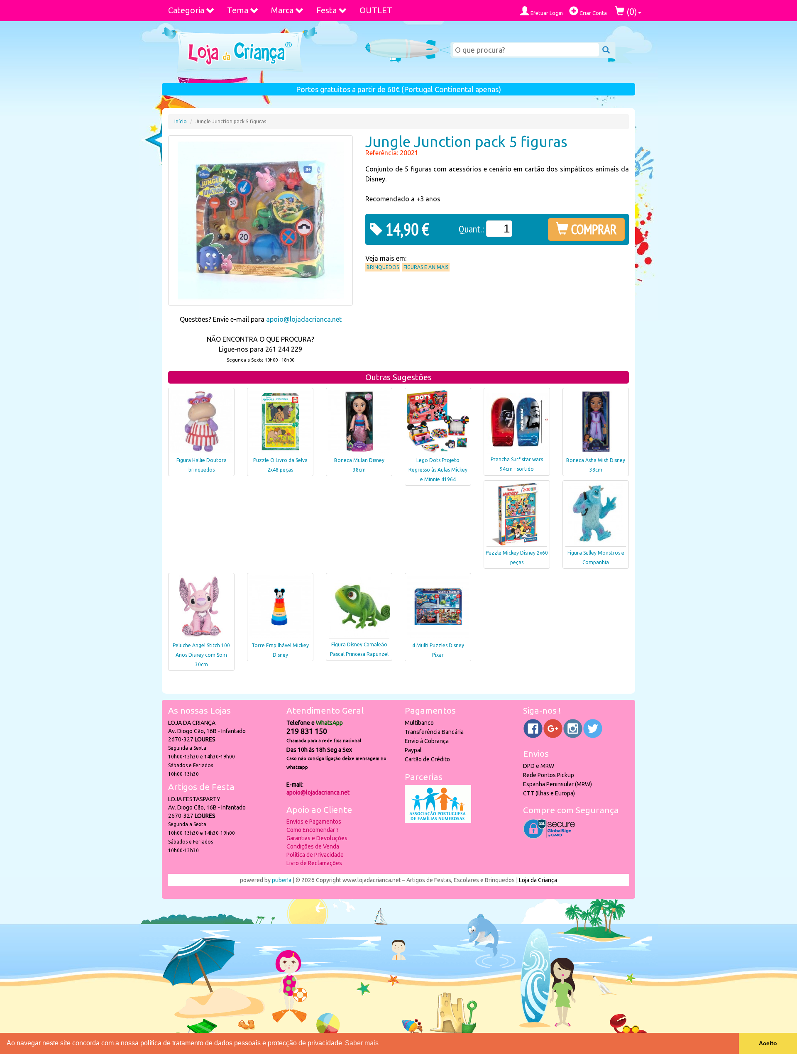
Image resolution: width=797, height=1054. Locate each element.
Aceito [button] (768, 1043)
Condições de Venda (312, 846)
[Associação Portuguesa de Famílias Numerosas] (438, 820)
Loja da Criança (538, 880)
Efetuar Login (546, 13)
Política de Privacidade (315, 854)
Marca (282, 10)
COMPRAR (592, 229)
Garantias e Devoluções (316, 838)
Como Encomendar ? (312, 830)
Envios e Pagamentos (313, 821)
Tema (237, 10)
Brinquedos (383, 267)
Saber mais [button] (362, 1043)
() (630, 11)
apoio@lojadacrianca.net (304, 319)
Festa (326, 10)
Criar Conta (592, 13)
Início (180, 121)
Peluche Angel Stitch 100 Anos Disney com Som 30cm (201, 655)
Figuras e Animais (425, 267)
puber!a (281, 880)
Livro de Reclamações (314, 863)
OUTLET (375, 10)
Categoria (186, 10)
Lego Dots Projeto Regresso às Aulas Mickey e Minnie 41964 (437, 469)
